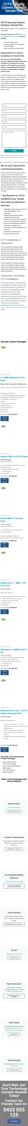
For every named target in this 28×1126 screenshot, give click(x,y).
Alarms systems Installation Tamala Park (14, 307)
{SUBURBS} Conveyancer (14, 849)
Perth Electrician (14, 958)
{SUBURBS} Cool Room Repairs (14, 924)
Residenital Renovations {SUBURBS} (14, 996)
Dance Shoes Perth (14, 1070)
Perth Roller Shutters (14, 811)
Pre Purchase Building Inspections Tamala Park (14, 886)
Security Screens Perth (14, 807)
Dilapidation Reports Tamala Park (14, 881)
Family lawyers (14, 1034)
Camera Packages (5, 374)
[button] (4, 418)
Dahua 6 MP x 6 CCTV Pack (14, 456)
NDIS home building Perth (15, 991)
